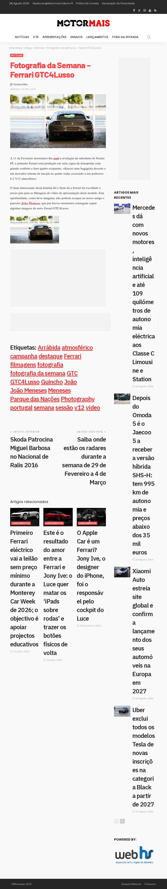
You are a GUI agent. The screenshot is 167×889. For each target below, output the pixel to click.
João (70, 382)
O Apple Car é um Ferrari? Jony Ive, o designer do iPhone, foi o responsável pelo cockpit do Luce (91, 575)
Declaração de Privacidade (118, 3)
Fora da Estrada (125, 37)
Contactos (150, 884)
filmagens (23, 364)
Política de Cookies (87, 3)
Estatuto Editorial (131, 884)
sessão (64, 407)
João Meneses (28, 390)
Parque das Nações (34, 399)
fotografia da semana (37, 373)
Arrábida (49, 347)
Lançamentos (97, 37)
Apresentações (54, 37)
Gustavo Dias (20, 84)
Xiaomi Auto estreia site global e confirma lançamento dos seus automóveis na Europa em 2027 (143, 631)
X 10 (35, 37)
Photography (78, 399)
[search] (149, 37)
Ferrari (72, 356)
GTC (72, 373)
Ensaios (76, 37)
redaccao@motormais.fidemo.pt (53, 3)
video (93, 407)
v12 (79, 407)
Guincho (52, 382)
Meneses (59, 390)
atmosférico (77, 347)
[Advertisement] (58, 278)
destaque (51, 356)
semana (44, 407)
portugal (21, 407)
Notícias (22, 37)
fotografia (50, 364)
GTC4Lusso (25, 382)
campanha (23, 356)
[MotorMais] (83, 23)
